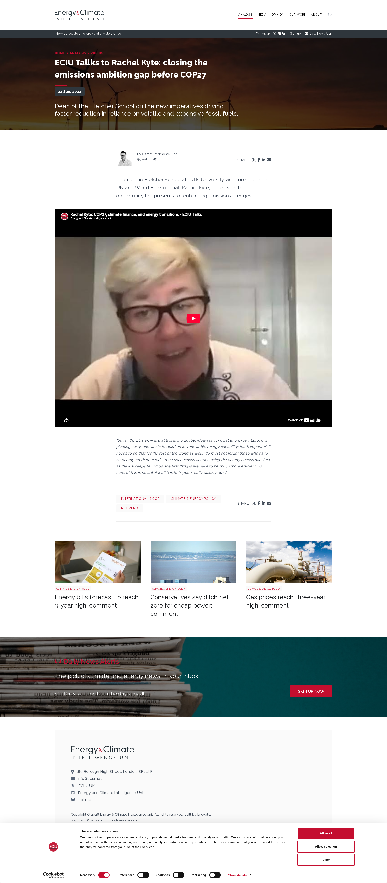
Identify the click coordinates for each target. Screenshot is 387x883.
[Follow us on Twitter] (275, 33)
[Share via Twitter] (254, 160)
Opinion (277, 14)
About (316, 14)
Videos (97, 53)
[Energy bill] (98, 562)
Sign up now (311, 691)
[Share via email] (269, 160)
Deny (326, 859)
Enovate (203, 814)
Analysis (245, 14)
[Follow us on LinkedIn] (280, 33)
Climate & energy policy (193, 499)
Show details (237, 875)
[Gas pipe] (289, 562)
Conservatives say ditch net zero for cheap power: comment (190, 605)
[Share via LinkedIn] (263, 160)
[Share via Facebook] (259, 160)
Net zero (129, 508)
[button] (330, 15)
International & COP (140, 499)
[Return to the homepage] (103, 752)
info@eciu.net (89, 778)
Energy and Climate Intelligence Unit (111, 793)
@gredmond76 (147, 159)
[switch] (143, 875)
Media (261, 14)
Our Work (297, 14)
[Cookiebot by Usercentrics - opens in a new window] (53, 875)
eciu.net (85, 800)
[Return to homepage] (80, 15)
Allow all (326, 833)
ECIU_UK (86, 785)
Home (60, 53)
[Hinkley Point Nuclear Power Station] (194, 562)
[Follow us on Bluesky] (284, 33)
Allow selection (326, 846)
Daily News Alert (321, 33)
